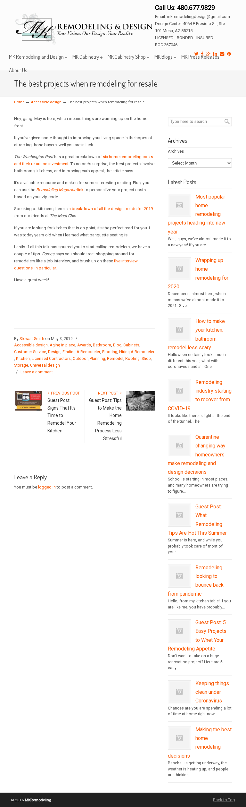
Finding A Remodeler (81, 352)
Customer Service (30, 352)
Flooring (109, 352)
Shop (146, 358)
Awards (84, 345)
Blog (117, 345)
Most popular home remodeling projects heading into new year (196, 214)
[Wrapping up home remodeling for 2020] (179, 277)
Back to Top (224, 799)
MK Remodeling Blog (84, 24)
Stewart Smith (32, 338)
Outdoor (80, 358)
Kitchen (23, 358)
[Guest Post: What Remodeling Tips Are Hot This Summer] (179, 523)
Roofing (132, 358)
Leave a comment (36, 372)
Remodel (115, 358)
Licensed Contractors (51, 358)
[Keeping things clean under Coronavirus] (179, 700)
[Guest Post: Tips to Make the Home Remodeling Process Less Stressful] (140, 409)
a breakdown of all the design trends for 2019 (111, 208)
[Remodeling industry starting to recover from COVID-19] (179, 399)
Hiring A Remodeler (136, 352)
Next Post (109, 393)
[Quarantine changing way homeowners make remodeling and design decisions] (179, 454)
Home (19, 102)
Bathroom (102, 345)
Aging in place (62, 345)
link (60, 189)
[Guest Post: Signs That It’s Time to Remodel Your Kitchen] (28, 409)
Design (54, 352)
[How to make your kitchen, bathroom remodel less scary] (179, 338)
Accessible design (46, 102)
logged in (47, 487)
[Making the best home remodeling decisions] (179, 746)
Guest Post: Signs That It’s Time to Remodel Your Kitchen (61, 415)
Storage (21, 365)
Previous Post (64, 393)
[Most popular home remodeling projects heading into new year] (179, 213)
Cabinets (131, 345)
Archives (176, 151)
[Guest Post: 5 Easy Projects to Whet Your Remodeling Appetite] (179, 639)
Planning (97, 358)
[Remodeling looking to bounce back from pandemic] (179, 584)
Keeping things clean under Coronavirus (212, 692)
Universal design (45, 365)
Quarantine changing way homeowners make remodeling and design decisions (197, 454)
